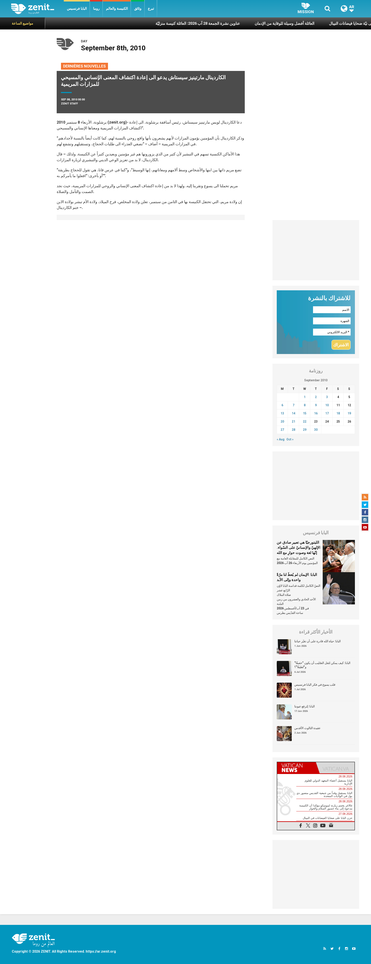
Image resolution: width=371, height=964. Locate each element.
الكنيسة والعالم (117, 8)
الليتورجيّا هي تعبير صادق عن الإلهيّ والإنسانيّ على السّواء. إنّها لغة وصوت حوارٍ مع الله (298, 547)
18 (338, 413)
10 (327, 405)
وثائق (137, 8)
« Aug (280, 439)
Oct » (289, 439)
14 (293, 413)
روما (96, 8)
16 (316, 413)
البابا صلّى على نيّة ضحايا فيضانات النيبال (337, 23)
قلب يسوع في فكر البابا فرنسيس (314, 684)
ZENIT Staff (69, 103)
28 (293, 429)
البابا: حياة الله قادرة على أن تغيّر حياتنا (317, 641)
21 (293, 421)
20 (282, 421)
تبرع (151, 8)
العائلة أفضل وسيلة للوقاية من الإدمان (261, 23)
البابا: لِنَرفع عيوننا (304, 706)
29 (304, 429)
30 (316, 429)
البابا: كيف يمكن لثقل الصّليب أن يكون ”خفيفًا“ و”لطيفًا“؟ (322, 665)
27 (282, 429)
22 (304, 421)
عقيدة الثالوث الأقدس (307, 728)
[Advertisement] (315, 250)
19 (349, 413)
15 (304, 413)
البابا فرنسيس (77, 8)
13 (282, 413)
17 (327, 413)
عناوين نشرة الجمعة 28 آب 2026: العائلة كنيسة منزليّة (174, 23)
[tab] (296, 767)
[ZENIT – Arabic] (37, 8)
